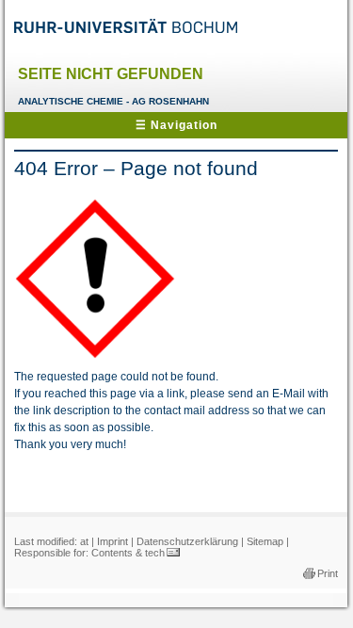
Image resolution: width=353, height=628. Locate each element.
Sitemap (265, 541)
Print (327, 573)
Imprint (112, 541)
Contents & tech (128, 552)
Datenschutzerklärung (187, 541)
